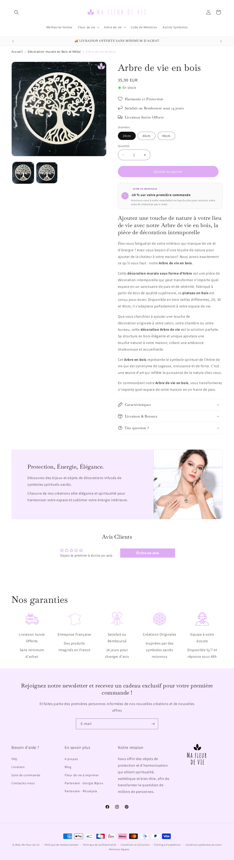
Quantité (123, 146)
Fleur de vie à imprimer (82, 775)
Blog (68, 767)
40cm (166, 136)
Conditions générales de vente (204, 844)
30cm (146, 136)
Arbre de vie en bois (101, 51)
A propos (71, 759)
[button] (16, 12)
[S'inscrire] (153, 723)
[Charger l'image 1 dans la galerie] (23, 172)
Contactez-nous (23, 783)
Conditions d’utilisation (135, 844)
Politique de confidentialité (99, 844)
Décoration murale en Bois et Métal (54, 51)
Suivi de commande (25, 775)
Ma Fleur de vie (31, 844)
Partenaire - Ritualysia (81, 791)
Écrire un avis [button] (147, 553)
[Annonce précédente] (13, 41)
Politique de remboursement (62, 844)
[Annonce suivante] (221, 41)
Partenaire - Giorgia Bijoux (84, 783)
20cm (127, 136)
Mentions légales (119, 849)
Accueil (17, 51)
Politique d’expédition (167, 844)
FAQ (14, 759)
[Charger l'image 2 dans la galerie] (46, 172)
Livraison (18, 767)
